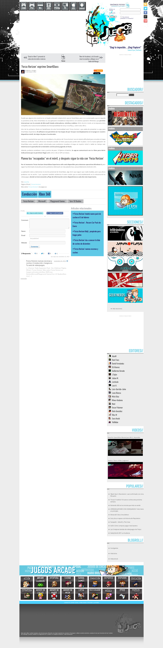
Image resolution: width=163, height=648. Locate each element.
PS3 (31, 8)
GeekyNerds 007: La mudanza (120, 533)
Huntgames (114, 548)
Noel (113, 404)
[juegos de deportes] (108, 582)
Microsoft (42, 201)
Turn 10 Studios (75, 201)
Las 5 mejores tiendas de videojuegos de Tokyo (125, 529)
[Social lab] (125, 271)
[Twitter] (146, 8)
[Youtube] (146, 21)
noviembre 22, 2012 (60, 261)
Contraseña (112, 13)
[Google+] (146, 17)
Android (82, 8)
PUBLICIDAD (83, 602)
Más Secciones (117, 309)
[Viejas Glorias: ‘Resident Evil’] (125, 125)
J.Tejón (114, 375)
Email (23, 235)
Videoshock (114, 559)
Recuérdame (126, 17)
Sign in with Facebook (55, 213)
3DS (48, 8)
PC (65, 8)
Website (24, 243)
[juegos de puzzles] (136, 594)
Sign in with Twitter (35, 213)
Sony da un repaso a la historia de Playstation (125, 518)
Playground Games (57, 201)
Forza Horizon (36, 184)
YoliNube (115, 422)
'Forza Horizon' (33, 187)
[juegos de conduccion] (95, 582)
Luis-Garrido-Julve (119, 389)
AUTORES (96, 602)
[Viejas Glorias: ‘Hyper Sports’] (125, 165)
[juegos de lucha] (81, 594)
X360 (24, 8)
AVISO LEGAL (75, 602)
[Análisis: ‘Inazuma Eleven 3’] (125, 145)
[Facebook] (146, 12)
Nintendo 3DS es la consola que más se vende (125, 505)
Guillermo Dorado (118, 371)
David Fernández (118, 364)
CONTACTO (67, 602)
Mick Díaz (115, 397)
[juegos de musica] (108, 594)
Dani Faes (115, 360)
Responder (24, 278)
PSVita (57, 8)
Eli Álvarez (28, 70)
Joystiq (27, 182)
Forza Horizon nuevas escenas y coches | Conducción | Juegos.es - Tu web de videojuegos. (39, 263)
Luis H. (114, 386)
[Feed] (146, 4)
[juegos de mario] (54, 594)
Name (23, 231)
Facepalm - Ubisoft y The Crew (120, 522)
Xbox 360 (44, 195)
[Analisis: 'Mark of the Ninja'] (125, 184)
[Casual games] (81, 582)
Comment (24, 220)
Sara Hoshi (116, 419)
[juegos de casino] (67, 582)
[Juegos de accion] (27, 582)
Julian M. (115, 378)
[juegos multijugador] (95, 594)
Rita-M (114, 415)
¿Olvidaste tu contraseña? (127, 18)
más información (68, 634)
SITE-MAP (90, 602)
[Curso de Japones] (125, 286)
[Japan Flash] (125, 255)
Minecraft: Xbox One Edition (119, 515)
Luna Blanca (116, 393)
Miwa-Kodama (117, 400)
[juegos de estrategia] (27, 594)
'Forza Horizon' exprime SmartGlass (40, 67)
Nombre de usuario (112, 10)
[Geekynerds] (125, 302)
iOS (73, 8)
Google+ (34, 70)
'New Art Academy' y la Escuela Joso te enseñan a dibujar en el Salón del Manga (89, 59)
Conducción (29, 195)
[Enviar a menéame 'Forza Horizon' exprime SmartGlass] (98, 71)
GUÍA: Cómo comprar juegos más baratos (123, 526)
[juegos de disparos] (122, 582)
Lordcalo (115, 382)
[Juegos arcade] (40, 582)
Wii (40, 8)
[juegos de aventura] (54, 582)
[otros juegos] (122, 594)
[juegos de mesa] (67, 594)
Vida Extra (113, 553)
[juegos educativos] (136, 582)
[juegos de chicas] (40, 594)
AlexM (114, 356)
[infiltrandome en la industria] (125, 239)
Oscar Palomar (117, 408)
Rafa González (117, 411)
